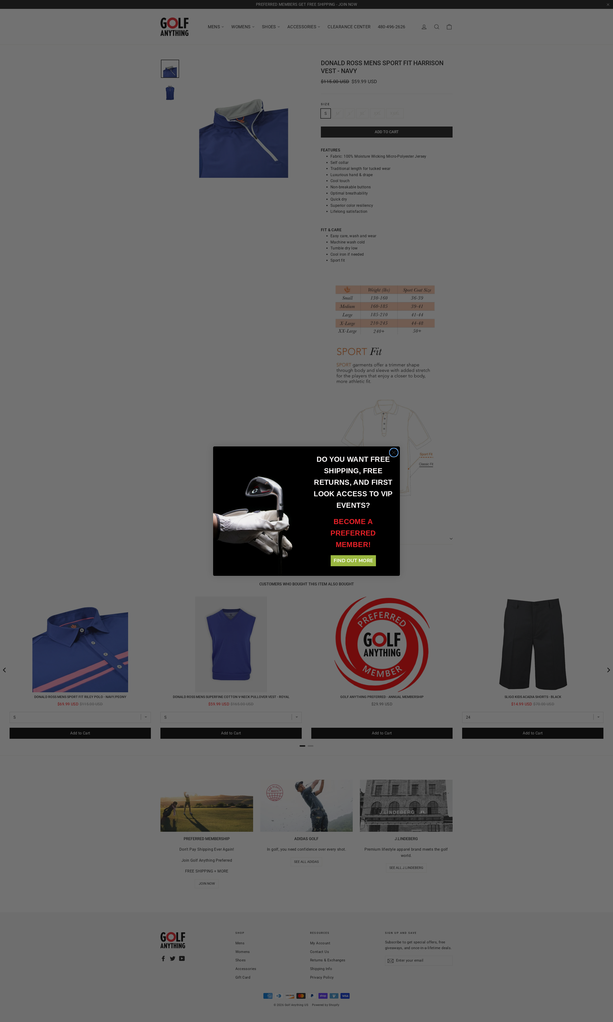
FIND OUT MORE (353, 560)
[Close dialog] (394, 452)
